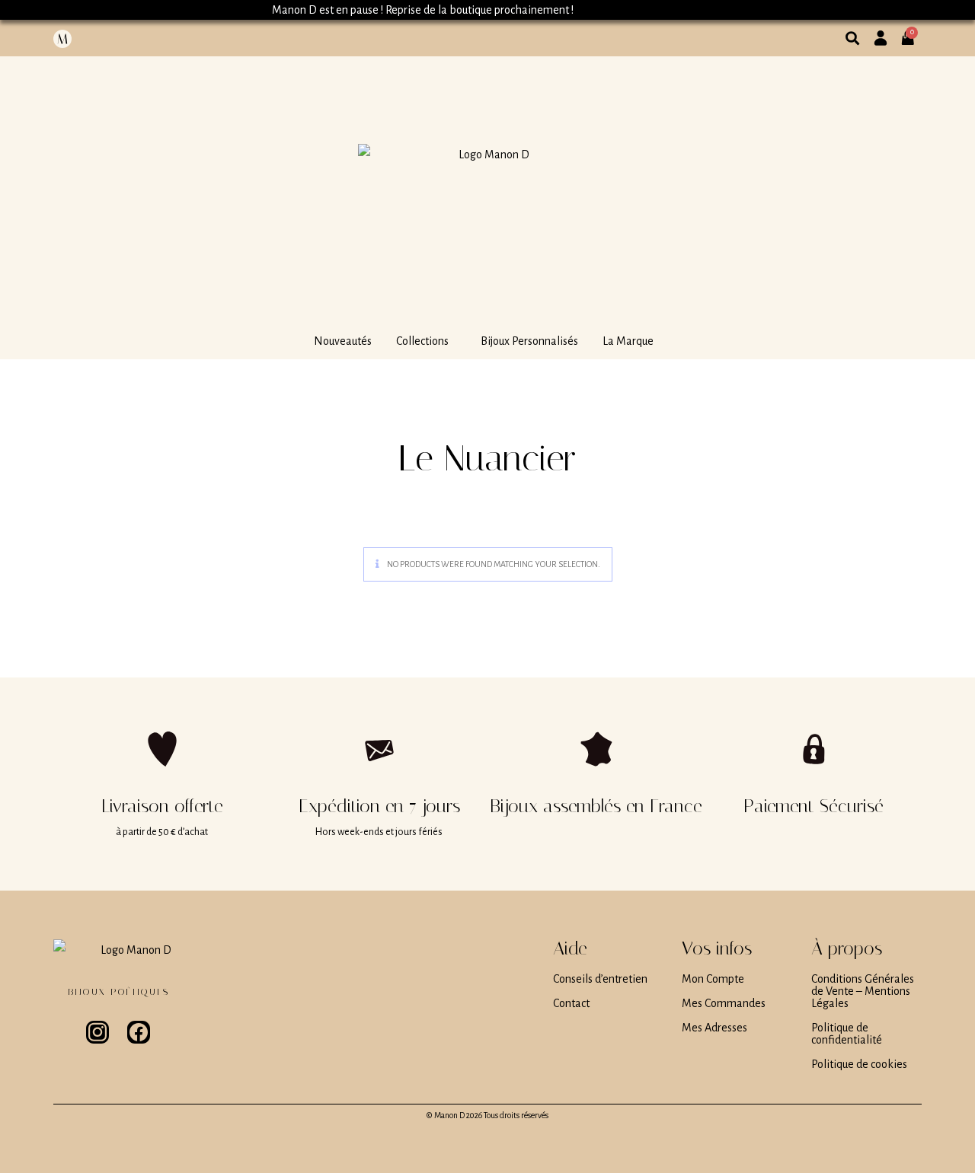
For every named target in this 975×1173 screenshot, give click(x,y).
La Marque (628, 341)
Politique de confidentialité (846, 1034)
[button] (426, 341)
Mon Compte (713, 979)
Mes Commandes (724, 1003)
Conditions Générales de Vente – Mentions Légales (862, 991)
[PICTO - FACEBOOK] (138, 1032)
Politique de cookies (859, 1064)
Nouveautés (343, 341)
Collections (422, 341)
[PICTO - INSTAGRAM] (97, 1032)
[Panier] (912, 32)
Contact (571, 1003)
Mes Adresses (714, 1028)
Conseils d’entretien (600, 979)
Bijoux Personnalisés (529, 341)
